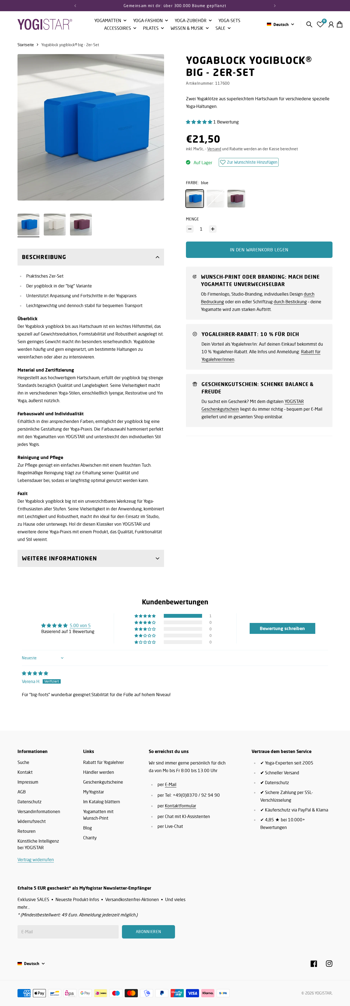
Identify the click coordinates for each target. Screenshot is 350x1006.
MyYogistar (93, 792)
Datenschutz (30, 801)
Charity (90, 837)
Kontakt (25, 772)
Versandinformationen (39, 811)
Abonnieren (148, 931)
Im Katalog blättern (101, 801)
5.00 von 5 (80, 625)
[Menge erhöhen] (213, 229)
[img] (35, 673)
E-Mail (170, 784)
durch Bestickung (290, 301)
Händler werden (98, 772)
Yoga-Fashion (148, 20)
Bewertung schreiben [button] (282, 628)
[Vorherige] (75, 5)
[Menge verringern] (190, 229)
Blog (87, 828)
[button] (199, 122)
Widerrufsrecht (32, 821)
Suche (23, 762)
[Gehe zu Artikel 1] (28, 225)
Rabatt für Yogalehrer (103, 762)
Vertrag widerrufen (36, 859)
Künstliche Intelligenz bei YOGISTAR (38, 844)
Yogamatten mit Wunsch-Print (98, 815)
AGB (22, 792)
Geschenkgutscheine (103, 782)
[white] (215, 198)
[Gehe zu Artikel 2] (55, 225)
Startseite (26, 44)
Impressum (28, 782)
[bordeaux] (236, 198)
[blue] (194, 198)
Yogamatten (107, 20)
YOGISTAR (323, 993)
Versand (214, 148)
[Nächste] (275, 5)
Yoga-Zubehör (190, 20)
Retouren (27, 831)
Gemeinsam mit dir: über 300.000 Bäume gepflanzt (175, 5)
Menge (192, 219)
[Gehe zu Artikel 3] (81, 225)
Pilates (151, 28)
